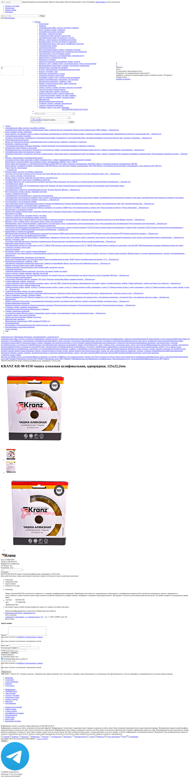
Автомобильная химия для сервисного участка (56, 38)
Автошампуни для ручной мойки (68, 138)
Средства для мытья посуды (72, 174)
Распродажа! (44, 24)
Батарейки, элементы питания (50, 34)
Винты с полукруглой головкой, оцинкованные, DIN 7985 (74, 166)
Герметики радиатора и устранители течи (21, 154)
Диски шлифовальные (139, 357)
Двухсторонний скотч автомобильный (114, 223)
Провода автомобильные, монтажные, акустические (58, 79)
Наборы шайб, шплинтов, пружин (51, 267)
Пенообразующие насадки (90, 150)
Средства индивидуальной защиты (52, 89)
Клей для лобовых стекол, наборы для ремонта (99, 154)
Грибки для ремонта (12, 301)
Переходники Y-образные (31, 211)
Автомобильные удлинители (16, 190)
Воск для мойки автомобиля (92, 138)
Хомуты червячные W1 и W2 (16, 297)
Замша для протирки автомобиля (67, 150)
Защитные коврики (88, 219)
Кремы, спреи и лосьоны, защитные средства (22, 178)
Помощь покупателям (13, 707)
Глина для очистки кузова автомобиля (69, 253)
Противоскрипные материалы (65, 305)
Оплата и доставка (12, 695)
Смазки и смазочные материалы (51, 105)
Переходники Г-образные (51, 211)
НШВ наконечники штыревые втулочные (75, 233)
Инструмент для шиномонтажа (32, 301)
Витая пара (9, 259)
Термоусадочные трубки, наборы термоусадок (56, 93)
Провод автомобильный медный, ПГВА (59, 259)
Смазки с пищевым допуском (16, 194)
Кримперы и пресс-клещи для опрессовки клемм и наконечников (147, 237)
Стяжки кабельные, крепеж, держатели (54, 91)
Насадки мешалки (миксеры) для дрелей (42, 275)
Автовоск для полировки (14, 138)
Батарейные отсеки (12, 309)
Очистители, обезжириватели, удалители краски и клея (111, 293)
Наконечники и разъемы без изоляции (53, 68)
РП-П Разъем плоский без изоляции (132, 233)
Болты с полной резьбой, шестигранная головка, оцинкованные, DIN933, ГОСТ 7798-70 (44, 162)
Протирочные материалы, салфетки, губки (55, 81)
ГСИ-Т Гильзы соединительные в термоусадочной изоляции (63, 227)
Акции (8, 126)
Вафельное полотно (90, 263)
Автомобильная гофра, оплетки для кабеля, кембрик (59, 28)
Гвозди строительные (19, 168)
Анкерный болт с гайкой (49, 160)
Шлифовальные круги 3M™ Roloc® (155, 359)
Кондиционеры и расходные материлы (20, 327)
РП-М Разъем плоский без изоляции (105, 233)
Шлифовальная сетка (80, 359)
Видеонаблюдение (12, 323)
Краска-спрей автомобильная (93, 241)
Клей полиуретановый (80, 293)
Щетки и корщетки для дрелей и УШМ (53, 207)
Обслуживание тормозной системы (165, 154)
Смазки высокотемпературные (82, 313)
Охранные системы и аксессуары (51, 75)
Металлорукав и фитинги (15, 319)
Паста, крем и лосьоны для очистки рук (20, 176)
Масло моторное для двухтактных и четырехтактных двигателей (77, 182)
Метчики (113, 275)
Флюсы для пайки (39, 215)
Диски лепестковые (129, 207)
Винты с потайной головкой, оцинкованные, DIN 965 (31, 166)
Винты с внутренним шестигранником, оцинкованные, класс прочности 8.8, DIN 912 (129, 166)
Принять (4, 741)
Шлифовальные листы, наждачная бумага (163, 357)
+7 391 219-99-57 (36, 120)
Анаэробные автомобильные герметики (54, 134)
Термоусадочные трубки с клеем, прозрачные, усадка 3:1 (130, 287)
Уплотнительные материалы (112, 305)
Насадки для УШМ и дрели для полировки (21, 207)
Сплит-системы (11, 329)
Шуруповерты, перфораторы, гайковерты (43, 237)
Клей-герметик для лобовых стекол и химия (22, 134)
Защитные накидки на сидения (107, 219)
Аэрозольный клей (142, 134)
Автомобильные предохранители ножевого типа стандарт (27, 198)
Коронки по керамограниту (15, 275)
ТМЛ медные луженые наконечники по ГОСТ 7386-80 (71, 245)
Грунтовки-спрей (11, 241)
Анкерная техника (12, 160)
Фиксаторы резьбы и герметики (82, 134)
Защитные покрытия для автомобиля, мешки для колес (59, 62)
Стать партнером (11, 682)
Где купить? (9, 686)
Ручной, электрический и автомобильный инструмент (59, 69)
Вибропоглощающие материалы (17, 305)
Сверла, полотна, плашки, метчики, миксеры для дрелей (60, 87)
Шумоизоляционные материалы (51, 101)
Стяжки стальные (55, 297)
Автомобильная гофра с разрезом (43, 130)
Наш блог (9, 701)
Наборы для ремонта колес (107, 301)
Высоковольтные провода (35, 204)
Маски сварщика (70, 279)
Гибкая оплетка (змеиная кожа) (84, 130)
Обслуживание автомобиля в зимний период (134, 154)
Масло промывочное (111, 182)
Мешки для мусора (34, 317)
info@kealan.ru (100, 2)
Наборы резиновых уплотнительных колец (21, 267)
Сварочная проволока (13, 271)
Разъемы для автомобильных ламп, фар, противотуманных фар (118, 204)
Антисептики (10, 279)
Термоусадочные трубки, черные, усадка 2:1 (22, 287)
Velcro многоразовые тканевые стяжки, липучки (38, 283)
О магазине (9, 680)
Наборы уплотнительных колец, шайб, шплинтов (57, 83)
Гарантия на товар (12, 697)
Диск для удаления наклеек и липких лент (84, 207)
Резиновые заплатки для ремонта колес (59, 301)
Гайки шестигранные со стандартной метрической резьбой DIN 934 (36, 164)
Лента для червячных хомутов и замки (142, 297)
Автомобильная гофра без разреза (18, 130)
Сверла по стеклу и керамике (99, 275)
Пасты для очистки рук (48, 178)
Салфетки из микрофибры (53, 263)
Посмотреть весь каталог (75, 109)
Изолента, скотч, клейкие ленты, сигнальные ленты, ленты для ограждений (67, 64)
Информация (10, 689)
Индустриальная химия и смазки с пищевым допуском (59, 50)
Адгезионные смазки (13, 313)
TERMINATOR (11, 691)
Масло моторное (47, 182)
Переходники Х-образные (91, 211)
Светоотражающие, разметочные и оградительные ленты (43, 223)
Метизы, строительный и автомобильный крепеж (57, 40)
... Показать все (113, 130)
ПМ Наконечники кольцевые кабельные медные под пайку (161, 245)
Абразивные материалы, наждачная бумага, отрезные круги (61, 56)
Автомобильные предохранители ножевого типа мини (120, 198)
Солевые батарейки (48, 146)
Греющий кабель (20, 259)
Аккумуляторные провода (15, 204)
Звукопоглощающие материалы (42, 305)
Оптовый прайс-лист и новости (15, 659)
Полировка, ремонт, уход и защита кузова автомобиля (59, 77)
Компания (9, 678)
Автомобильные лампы (48, 46)
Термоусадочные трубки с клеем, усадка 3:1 (55, 287)
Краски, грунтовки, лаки (48, 71)
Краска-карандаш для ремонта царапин (66, 241)
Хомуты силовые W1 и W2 (38, 297)
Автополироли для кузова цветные (18, 253)
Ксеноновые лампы (116, 186)
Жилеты (65, 190)
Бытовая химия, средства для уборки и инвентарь (57, 42)
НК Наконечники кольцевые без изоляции (43, 233)
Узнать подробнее (42, 739)
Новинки (42, 26)
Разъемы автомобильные (54, 204)
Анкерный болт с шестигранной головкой (75, 160)
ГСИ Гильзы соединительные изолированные (22, 227)
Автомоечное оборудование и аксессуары (55, 36)
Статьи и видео (11, 711)
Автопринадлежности (47, 48)
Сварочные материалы (47, 85)
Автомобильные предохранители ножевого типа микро (162, 198)
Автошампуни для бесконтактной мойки (40, 138)
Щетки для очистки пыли (73, 263)
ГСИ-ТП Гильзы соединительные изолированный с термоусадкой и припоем (115, 227)
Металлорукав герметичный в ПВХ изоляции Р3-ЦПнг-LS (27, 321)
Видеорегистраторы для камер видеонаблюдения (51, 325)
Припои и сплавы (12, 215)
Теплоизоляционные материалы (89, 305)
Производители (11, 715)
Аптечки (51, 190)
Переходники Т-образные (71, 211)
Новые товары (10, 709)
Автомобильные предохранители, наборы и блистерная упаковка (74, 198)
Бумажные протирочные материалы (29, 263)
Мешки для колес (126, 219)
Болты (7, 162)
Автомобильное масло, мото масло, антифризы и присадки (61, 44)
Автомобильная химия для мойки (51, 32)
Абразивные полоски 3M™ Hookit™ (31, 359)
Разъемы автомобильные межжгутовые (79, 204)
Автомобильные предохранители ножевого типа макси (26, 200)
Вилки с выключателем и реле (35, 142)
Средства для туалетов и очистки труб (20, 174)
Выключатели (35, 309)
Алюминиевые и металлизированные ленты (82, 223)
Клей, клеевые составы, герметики (52, 30)
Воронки (58, 190)
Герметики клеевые (64, 293)
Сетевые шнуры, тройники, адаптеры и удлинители (67, 142)
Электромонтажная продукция (17, 140)
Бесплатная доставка (13, 721)
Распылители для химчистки (43, 150)
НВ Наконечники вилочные (16, 233)
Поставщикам (10, 703)
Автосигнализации (12, 249)
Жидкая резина (24, 241)
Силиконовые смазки (42, 313)
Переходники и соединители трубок (52, 58)
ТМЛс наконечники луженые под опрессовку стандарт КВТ (115, 245)
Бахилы (80, 279)
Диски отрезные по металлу (110, 207)
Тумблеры (45, 309)
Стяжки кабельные (12, 283)
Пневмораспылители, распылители (18, 150)
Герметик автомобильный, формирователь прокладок (114, 134)
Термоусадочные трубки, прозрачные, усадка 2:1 (90, 287)
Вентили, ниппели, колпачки (86, 301)
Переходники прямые (13, 211)
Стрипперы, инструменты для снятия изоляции (104, 237)
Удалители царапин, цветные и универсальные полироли (105, 253)
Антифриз (9, 182)
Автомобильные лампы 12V (16, 186)
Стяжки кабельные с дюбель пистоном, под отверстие (148, 283)
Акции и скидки (11, 699)
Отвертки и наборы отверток (16, 237)
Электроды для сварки (44, 271)
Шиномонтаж (44, 99)
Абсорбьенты (10, 263)
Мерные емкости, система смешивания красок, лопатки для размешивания (156, 253)
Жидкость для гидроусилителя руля (26, 182)
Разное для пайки (25, 215)
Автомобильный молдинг (37, 190)
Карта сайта (9, 719)
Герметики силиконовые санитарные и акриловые (24, 293)
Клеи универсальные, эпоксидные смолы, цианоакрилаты (59, 154)
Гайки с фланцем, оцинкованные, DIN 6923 (78, 164)
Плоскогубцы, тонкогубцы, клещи (73, 237)
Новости (8, 684)
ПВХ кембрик (101, 130)
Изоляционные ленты (13, 223)
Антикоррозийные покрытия (43, 253)
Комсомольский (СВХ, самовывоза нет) (20, 613)
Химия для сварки (60, 271)
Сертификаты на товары (14, 713)
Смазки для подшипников (60, 313)
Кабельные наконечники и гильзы (52, 73)
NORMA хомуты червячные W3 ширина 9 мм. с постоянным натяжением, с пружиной (95, 297)
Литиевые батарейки (32, 146)
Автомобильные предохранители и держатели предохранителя (63, 52)
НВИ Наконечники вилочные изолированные (38, 229)
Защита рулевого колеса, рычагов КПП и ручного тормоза (27, 219)
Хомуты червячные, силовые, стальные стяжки (57, 97)
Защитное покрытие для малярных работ (65, 219)
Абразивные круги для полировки (129, 359)
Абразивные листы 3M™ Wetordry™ (59, 359)
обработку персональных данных (30, 637)
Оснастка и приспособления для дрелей (72, 275)
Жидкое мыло (56, 174)
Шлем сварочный (28, 271)
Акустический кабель (35, 259)
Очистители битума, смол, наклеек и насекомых (121, 138)
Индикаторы (25, 309)
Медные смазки (27, 313)
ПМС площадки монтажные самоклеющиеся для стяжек (78, 283)
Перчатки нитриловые (55, 279)
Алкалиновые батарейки (14, 146)
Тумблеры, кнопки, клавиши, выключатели (55, 103)
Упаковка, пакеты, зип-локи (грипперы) (54, 107)
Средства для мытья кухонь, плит (95, 174)
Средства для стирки (42, 174)
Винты (8, 166)
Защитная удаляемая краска (41, 241)
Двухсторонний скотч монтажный (142, 223)
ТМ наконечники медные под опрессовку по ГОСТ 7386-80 (28, 245)
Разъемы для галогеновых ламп (97, 186)
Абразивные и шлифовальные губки (102, 359)
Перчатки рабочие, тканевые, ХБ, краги (31, 279)
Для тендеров (10, 693)
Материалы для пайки (47, 60)
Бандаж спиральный (64, 130)
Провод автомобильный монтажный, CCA (91, 259)
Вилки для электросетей (14, 142)
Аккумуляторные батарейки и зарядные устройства (75, 146)
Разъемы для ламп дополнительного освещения (67, 186)
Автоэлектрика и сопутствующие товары (54, 54)
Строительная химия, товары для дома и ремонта (57, 95)
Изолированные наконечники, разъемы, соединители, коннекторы (64, 66)
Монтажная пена (50, 293)
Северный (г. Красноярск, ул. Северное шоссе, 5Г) (24, 617)
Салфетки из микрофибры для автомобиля (116, 150)
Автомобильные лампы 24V (37, 186)
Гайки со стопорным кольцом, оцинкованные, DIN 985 (116, 164)
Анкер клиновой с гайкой (29, 160)
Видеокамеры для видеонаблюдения (19, 325)
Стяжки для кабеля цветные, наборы (113, 283)
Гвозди (8, 168)
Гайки (7, 164)
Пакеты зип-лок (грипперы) (15, 317)
